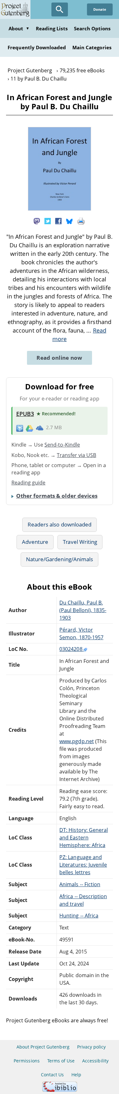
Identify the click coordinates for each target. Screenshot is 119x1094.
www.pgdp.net (76, 741)
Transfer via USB (76, 455)
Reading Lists (52, 28)
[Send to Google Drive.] (29, 427)
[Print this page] (80, 220)
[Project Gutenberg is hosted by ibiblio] (59, 1090)
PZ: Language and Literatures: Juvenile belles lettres (83, 865)
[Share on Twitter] (47, 220)
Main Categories (91, 47)
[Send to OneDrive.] (39, 428)
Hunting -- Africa (78, 915)
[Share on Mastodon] (37, 220)
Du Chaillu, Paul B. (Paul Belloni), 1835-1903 (82, 610)
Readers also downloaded (59, 524)
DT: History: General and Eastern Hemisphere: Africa (83, 838)
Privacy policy (91, 1047)
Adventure (35, 541)
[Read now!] (59, 208)
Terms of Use (61, 1061)
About (19, 28)
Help (76, 1075)
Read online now (59, 357)
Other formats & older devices (56, 495)
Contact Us (52, 1075)
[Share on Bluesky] (69, 220)
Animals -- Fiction (79, 884)
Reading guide (28, 482)
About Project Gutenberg (43, 1047)
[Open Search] (59, 9)
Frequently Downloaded (37, 47)
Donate (99, 9)
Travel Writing (80, 541)
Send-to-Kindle (62, 444)
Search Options (92, 28)
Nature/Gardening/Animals (59, 559)
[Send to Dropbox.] (19, 428)
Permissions (26, 1061)
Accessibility (95, 1061)
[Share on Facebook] (58, 220)
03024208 (71, 649)
